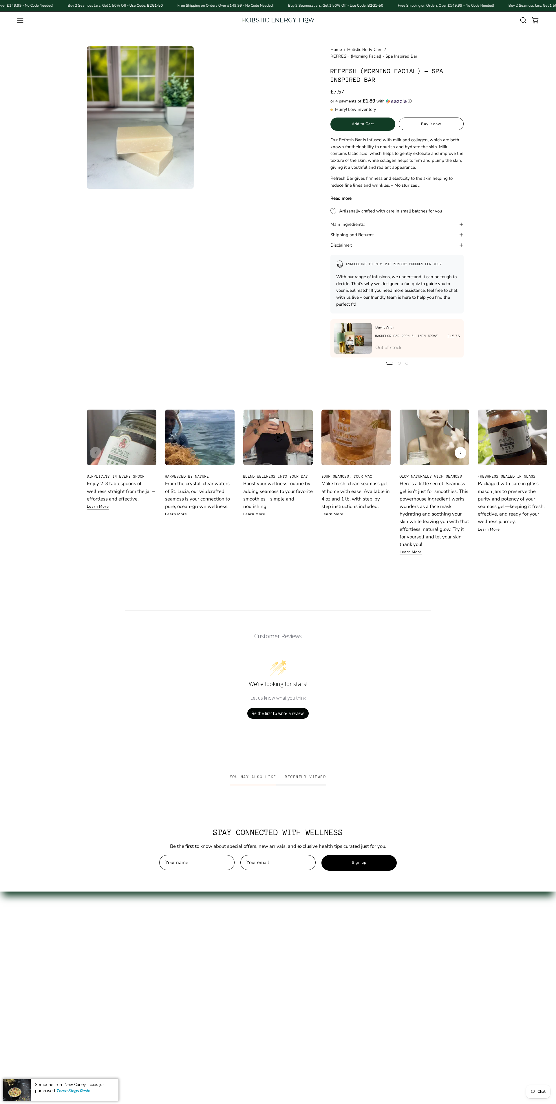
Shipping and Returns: (352, 235)
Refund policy (181, 961)
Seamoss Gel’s (102, 931)
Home (336, 49)
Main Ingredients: (347, 224)
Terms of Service (184, 951)
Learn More (98, 506)
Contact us (177, 931)
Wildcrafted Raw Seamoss (116, 941)
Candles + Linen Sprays (112, 1011)
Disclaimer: (341, 245)
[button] (523, 20)
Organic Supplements (110, 951)
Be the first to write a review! (278, 713)
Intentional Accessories (112, 991)
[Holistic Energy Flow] (278, 20)
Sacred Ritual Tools (108, 1001)
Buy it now (431, 123)
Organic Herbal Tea (108, 961)
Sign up (359, 862)
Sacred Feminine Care (110, 971)
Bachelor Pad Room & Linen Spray (406, 336)
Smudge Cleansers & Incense (118, 1021)
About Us (176, 921)
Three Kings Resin (73, 1090)
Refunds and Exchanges (192, 941)
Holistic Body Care (365, 49)
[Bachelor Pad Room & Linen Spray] (353, 338)
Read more (341, 198)
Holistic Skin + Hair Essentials (119, 981)
